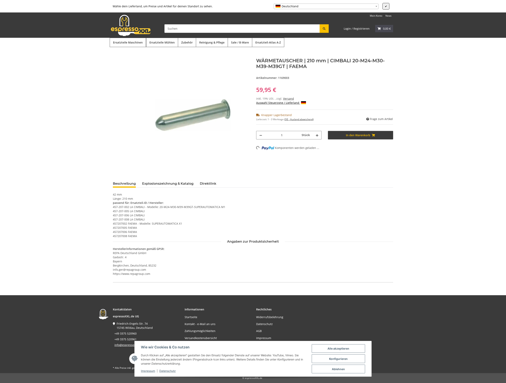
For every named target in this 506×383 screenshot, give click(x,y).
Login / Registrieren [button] (357, 28)
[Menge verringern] (260, 135)
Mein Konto (376, 15)
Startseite (191, 317)
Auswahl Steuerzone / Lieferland (278, 103)
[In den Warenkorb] (116, 56)
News (388, 15)
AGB (259, 331)
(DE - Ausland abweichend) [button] (299, 119)
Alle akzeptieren (338, 348)
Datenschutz (167, 371)
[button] (384, 28)
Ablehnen (338, 369)
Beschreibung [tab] (124, 183)
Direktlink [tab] (208, 183)
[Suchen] (324, 28)
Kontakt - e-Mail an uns (200, 324)
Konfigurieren (338, 358)
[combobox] (326, 6)
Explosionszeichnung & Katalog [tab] (168, 183)
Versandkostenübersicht (201, 338)
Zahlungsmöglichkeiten (200, 331)
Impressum (148, 371)
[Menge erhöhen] (317, 135)
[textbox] (326, 6)
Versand (288, 98)
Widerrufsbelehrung (269, 317)
